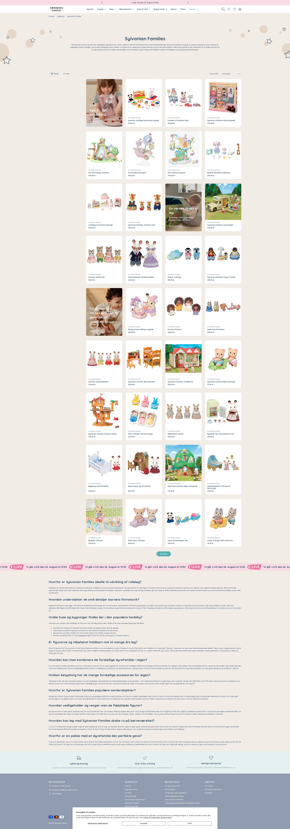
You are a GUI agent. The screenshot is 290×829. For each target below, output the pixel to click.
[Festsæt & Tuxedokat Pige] (183, 97)
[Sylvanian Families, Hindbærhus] (183, 358)
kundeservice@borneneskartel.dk (64, 790)
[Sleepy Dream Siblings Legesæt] (144, 306)
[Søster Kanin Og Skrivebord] (144, 463)
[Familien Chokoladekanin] (104, 358)
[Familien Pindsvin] (183, 306)
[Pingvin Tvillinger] (183, 254)
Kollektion (60, 16)
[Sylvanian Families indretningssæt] (223, 97)
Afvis (190, 823)
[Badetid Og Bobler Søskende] (223, 149)
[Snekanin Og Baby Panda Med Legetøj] (144, 97)
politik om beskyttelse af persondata (158, 818)
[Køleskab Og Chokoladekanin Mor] (223, 410)
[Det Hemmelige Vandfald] (104, 149)
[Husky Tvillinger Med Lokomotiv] (223, 517)
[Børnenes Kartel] (28, 567)
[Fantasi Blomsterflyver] (144, 149)
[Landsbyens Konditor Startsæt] (104, 202)
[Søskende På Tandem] (223, 306)
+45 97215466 (56, 794)
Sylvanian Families (134, 118)
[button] (102, 2)
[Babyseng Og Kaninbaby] (104, 463)
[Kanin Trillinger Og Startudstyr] (144, 410)
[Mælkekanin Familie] (183, 410)
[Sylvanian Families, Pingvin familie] (223, 254)
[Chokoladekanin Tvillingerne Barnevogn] (223, 463)
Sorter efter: (214, 74)
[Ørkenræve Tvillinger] (144, 517)
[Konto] (229, 9)
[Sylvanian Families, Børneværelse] (144, 358)
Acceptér (143, 823)
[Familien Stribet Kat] (104, 254)
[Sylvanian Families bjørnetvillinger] (223, 358)
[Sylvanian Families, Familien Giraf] (144, 202)
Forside (51, 16)
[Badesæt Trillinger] (104, 517)
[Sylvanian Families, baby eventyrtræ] (183, 463)
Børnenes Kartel (60, 823)
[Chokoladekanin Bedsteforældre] (144, 254)
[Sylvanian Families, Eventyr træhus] (104, 410)
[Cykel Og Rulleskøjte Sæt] (183, 517)
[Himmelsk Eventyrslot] (183, 149)
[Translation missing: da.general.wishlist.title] (234, 9)
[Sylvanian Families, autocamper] (223, 202)
